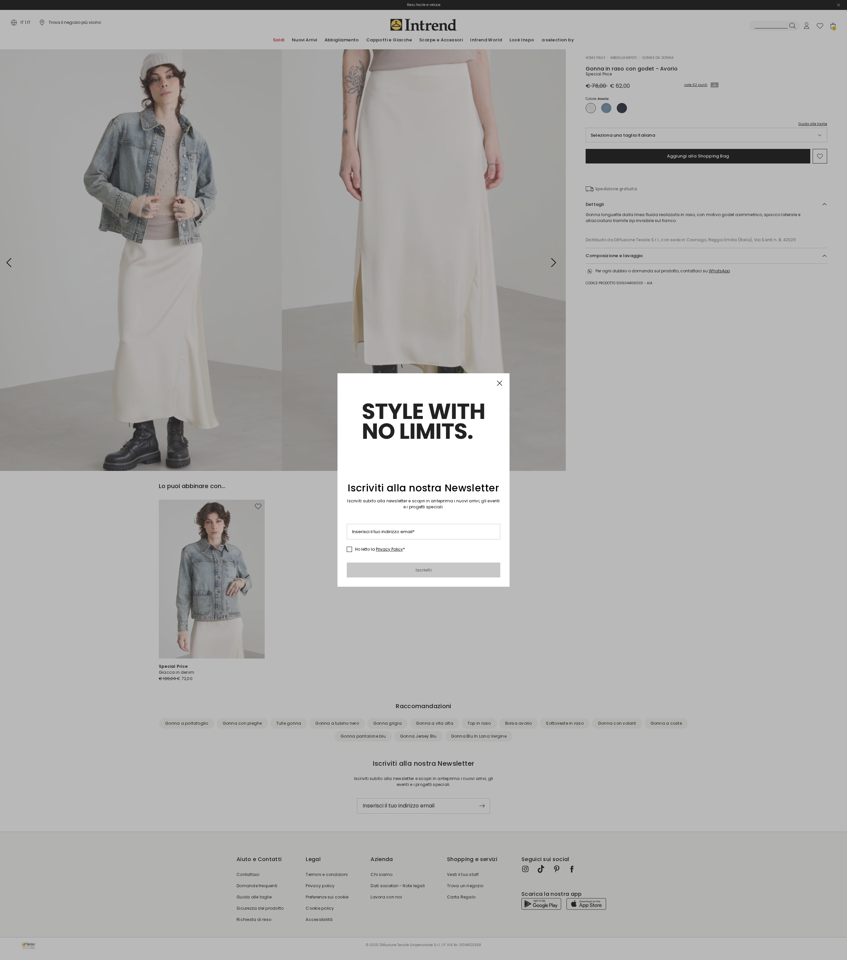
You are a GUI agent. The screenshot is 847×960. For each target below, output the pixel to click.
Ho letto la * (380, 549)
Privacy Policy (389, 549)
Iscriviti (423, 570)
